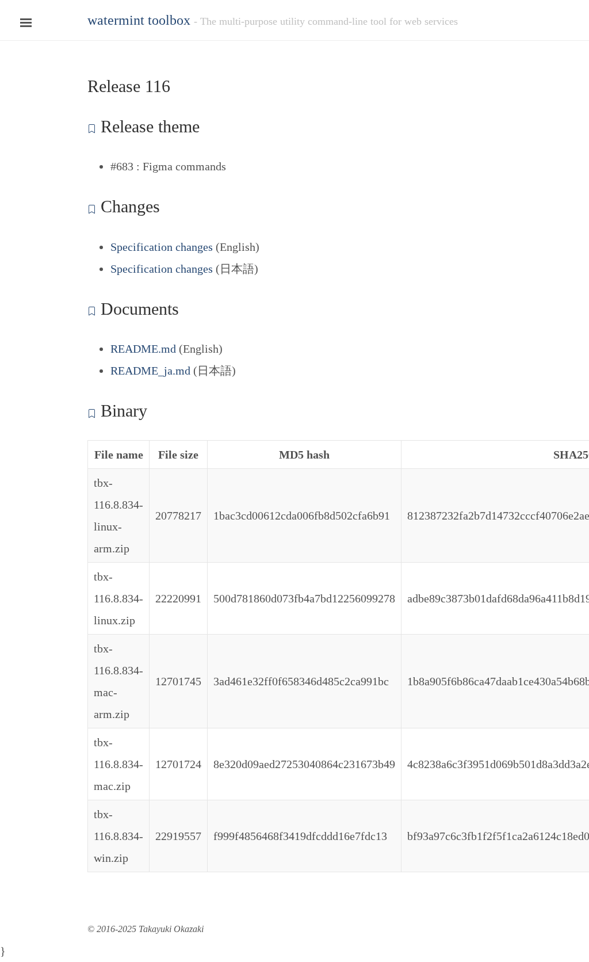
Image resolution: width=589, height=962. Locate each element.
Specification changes (161, 246)
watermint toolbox (138, 20)
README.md (143, 348)
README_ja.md (150, 370)
